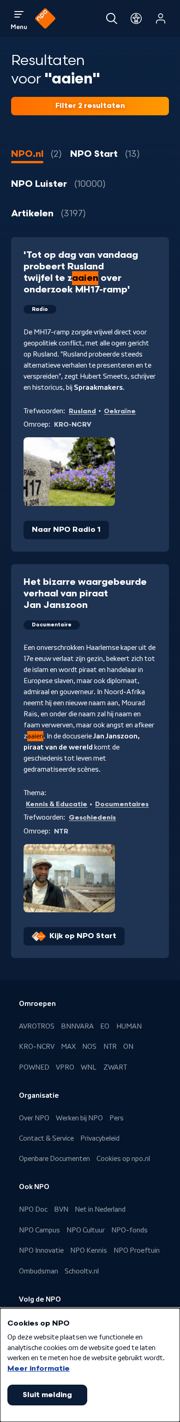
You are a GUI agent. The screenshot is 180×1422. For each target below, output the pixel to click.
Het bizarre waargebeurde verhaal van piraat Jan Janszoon (85, 594)
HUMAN (129, 1026)
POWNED (34, 1067)
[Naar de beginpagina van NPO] (45, 18)
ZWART (115, 1067)
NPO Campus (39, 1230)
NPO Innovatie (41, 1250)
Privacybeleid (100, 1138)
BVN (61, 1209)
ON (128, 1046)
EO (104, 1026)
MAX (68, 1046)
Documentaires (122, 804)
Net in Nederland (100, 1209)
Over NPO (34, 1118)
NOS (89, 1046)
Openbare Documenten (54, 1158)
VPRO (65, 1067)
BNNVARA (77, 1026)
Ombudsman (38, 1271)
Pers (116, 1118)
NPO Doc (33, 1209)
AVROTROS (36, 1026)
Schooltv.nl (82, 1271)
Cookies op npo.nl (123, 1158)
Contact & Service (46, 1138)
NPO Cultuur (85, 1230)
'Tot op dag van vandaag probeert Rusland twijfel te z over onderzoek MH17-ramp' (81, 272)
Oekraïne (120, 411)
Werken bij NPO (79, 1118)
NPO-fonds (129, 1230)
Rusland (82, 411)
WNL (88, 1067)
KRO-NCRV (36, 1046)
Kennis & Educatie (56, 804)
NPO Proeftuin (137, 1250)
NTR (110, 1046)
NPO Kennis (88, 1250)
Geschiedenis (92, 817)
